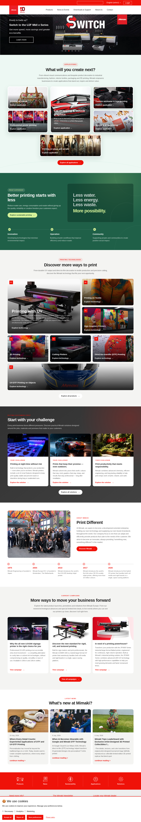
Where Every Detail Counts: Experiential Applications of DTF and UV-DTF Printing (27, 742)
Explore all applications (70, 162)
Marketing (30, 811)
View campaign (17, 670)
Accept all (7, 817)
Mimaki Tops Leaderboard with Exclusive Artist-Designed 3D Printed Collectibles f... (112, 742)
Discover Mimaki (87, 549)
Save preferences (35, 817)
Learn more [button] (21, 40)
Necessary (8, 811)
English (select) (113, 3)
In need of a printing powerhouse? (111, 644)
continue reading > (17, 761)
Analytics (19, 811)
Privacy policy (50, 817)
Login (127, 3)
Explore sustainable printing (22, 215)
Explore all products (70, 396)
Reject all (20, 817)
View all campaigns (70, 679)
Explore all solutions (70, 492)
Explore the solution (19, 482)
